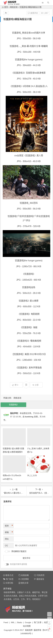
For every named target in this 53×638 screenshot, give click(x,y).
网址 (7, 539)
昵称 (9, 525)
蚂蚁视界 (29, 630)
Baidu (19, 622)
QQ (6, 545)
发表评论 (34, 13)
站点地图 (27, 626)
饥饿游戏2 (13, 216)
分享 (37, 385)
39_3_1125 (32, 475)
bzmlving (29, 417)
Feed (6, 622)
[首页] (49, 614)
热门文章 (37, 622)
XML (13, 622)
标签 (46, 622)
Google (28, 622)
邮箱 (9, 532)
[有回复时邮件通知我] (7, 564)
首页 (6, 7)
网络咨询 (14, 7)
